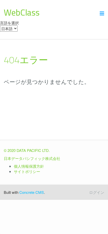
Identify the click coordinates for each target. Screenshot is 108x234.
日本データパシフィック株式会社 (32, 158)
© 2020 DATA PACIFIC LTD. (27, 150)
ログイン (96, 192)
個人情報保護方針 (29, 166)
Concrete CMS (31, 192)
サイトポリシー (27, 171)
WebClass (21, 12)
